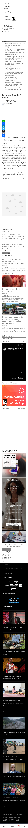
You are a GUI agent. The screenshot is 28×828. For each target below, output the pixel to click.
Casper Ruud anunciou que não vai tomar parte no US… (14, 53)
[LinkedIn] (14, 126)
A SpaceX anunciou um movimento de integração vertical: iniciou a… (13, 68)
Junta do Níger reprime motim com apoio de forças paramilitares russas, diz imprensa (13, 758)
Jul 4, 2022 (4, 327)
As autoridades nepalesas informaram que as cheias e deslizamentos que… (13, 84)
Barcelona (19, 814)
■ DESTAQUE (4, 37)
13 (6, 556)
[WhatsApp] (14, 121)
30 (10, 559)
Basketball (5, 816)
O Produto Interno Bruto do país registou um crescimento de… (15, 49)
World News (11, 820)
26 (5, 559)
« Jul (3, 562)
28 (7, 559)
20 (6, 557)
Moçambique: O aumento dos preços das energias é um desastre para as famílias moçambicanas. (13, 320)
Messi (19, 817)
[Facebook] (14, 123)
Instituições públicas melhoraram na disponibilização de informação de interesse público (13, 703)
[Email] (14, 133)
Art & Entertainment (10, 814)
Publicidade (4, 826)
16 (10, 556)
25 (4, 559)
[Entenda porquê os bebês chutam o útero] (14, 281)
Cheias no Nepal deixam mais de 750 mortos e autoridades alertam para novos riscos (14, 734)
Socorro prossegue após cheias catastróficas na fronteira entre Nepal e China (14, 799)
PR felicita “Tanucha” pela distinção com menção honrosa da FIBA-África (12, 677)
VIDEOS (6, 16)
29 (8, 559)
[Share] (14, 135)
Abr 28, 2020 (5, 295)
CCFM (10, 816)
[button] (12, 825)
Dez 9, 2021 (5, 267)
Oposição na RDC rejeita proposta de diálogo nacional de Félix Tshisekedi (14, 778)
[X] (14, 131)
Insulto (15, 817)
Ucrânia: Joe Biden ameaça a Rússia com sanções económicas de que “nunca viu (13, 261)
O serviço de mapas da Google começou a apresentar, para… (14, 88)
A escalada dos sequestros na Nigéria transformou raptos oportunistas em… (14, 73)
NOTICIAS (7, 3)
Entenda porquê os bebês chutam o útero (11, 290)
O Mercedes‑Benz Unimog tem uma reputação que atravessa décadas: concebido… (14, 58)
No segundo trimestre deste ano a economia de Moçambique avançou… (15, 45)
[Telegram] (14, 128)
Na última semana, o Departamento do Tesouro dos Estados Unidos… (14, 79)
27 (6, 559)
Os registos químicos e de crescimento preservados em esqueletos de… (14, 63)
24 (2, 559)
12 (5, 556)
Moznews (4, 265)
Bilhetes (14, 378)
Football (11, 817)
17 (2, 557)
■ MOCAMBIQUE (14, 37)
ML (24, 826)
